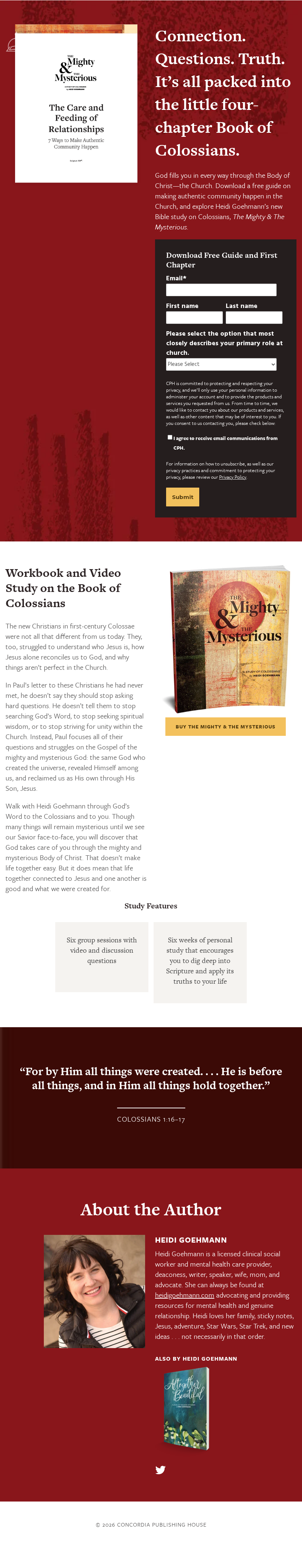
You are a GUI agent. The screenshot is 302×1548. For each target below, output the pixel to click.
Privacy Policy (232, 477)
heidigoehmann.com (184, 1295)
